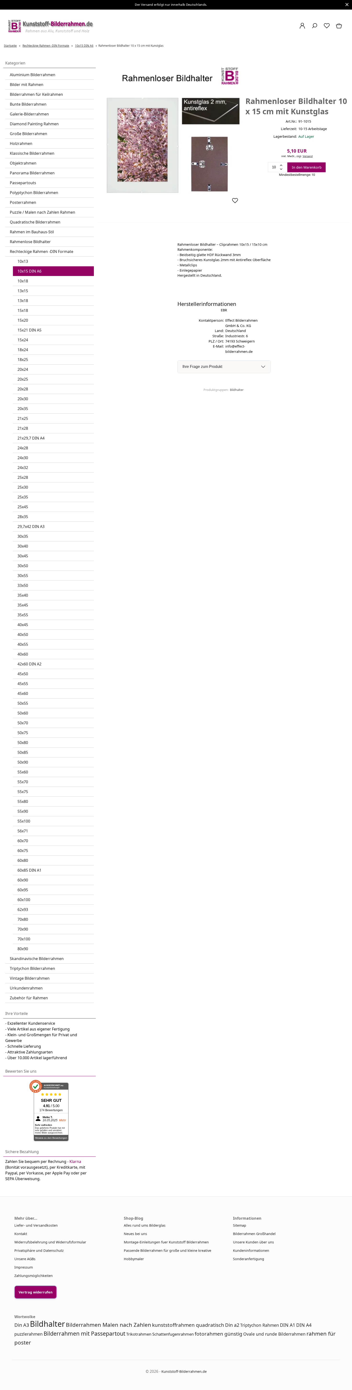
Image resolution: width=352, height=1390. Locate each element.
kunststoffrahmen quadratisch (188, 1324)
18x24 (22, 349)
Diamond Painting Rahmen (34, 123)
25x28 (22, 477)
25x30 (22, 487)
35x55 (22, 615)
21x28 (22, 428)
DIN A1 (287, 1325)
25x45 (22, 506)
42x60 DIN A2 (29, 664)
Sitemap (239, 1225)
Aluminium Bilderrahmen (32, 74)
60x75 (22, 850)
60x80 (22, 860)
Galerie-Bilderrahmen (29, 114)
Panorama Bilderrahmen (32, 173)
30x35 (22, 536)
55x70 (22, 781)
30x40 (22, 546)
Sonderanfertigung (248, 1259)
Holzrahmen (21, 143)
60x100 (23, 899)
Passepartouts (23, 182)
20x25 (22, 379)
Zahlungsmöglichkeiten (33, 1275)
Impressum (23, 1267)
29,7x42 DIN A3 (31, 526)
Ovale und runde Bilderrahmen (274, 1334)
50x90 (22, 762)
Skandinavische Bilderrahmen (37, 958)
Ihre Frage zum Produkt (202, 367)
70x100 (23, 939)
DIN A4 (304, 1325)
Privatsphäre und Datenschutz (39, 1250)
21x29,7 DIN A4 (31, 438)
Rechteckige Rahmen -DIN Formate (41, 251)
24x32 (22, 467)
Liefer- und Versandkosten (36, 1225)
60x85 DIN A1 (29, 870)
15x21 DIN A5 (29, 330)
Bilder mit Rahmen (26, 84)
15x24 (22, 340)
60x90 (22, 880)
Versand (308, 156)
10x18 (22, 281)
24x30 (22, 457)
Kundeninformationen (251, 1250)
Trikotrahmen (138, 1334)
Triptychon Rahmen (259, 1325)
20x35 (22, 408)
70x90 (22, 929)
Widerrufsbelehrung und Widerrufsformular (50, 1242)
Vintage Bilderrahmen (30, 978)
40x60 (22, 654)
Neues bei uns (135, 1233)
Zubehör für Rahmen (29, 998)
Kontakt (20, 1233)
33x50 (22, 585)
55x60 (22, 772)
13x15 (22, 290)
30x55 (22, 575)
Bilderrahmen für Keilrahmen (36, 94)
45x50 (22, 673)
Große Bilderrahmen (28, 133)
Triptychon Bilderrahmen (32, 968)
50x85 (22, 752)
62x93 (22, 909)
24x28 (22, 448)
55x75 (22, 791)
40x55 (22, 644)
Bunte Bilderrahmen (28, 104)
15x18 (22, 310)
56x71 (22, 831)
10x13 (22, 261)
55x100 (23, 821)
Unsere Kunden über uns (253, 1242)
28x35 (22, 516)
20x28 (22, 389)
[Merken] (235, 202)
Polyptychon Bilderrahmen (34, 192)
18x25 (22, 359)
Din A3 (21, 1325)
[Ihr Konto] (302, 28)
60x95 (22, 889)
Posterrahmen (23, 202)
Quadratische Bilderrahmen (35, 222)
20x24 (22, 369)
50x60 (22, 713)
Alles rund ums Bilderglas (144, 1225)
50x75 (22, 732)
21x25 (22, 418)
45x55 (22, 683)
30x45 (22, 556)
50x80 (22, 742)
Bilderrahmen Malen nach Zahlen (108, 1324)
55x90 (22, 811)
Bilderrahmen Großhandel (254, 1233)
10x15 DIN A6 (29, 271)
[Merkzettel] (327, 28)
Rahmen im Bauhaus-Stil (32, 232)
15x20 (22, 320)
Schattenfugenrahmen (173, 1334)
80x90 (22, 948)
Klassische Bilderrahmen (32, 153)
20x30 (22, 398)
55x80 (22, 801)
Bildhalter (237, 390)
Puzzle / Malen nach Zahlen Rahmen (42, 212)
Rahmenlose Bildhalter (30, 241)
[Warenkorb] (339, 28)
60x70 (22, 840)
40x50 (22, 634)
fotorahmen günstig (218, 1333)
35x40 (22, 595)
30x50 (22, 565)
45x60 (22, 693)
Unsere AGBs (24, 1259)
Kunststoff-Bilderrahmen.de (184, 1371)
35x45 (22, 605)
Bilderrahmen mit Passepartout (84, 1333)
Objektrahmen (23, 163)
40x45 (22, 624)
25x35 (22, 497)
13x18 (22, 300)
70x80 (22, 919)
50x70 (22, 723)
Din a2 (232, 1325)
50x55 (22, 703)
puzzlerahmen (28, 1334)
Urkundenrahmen (26, 988)
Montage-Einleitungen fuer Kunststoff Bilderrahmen (166, 1242)
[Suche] (314, 28)
